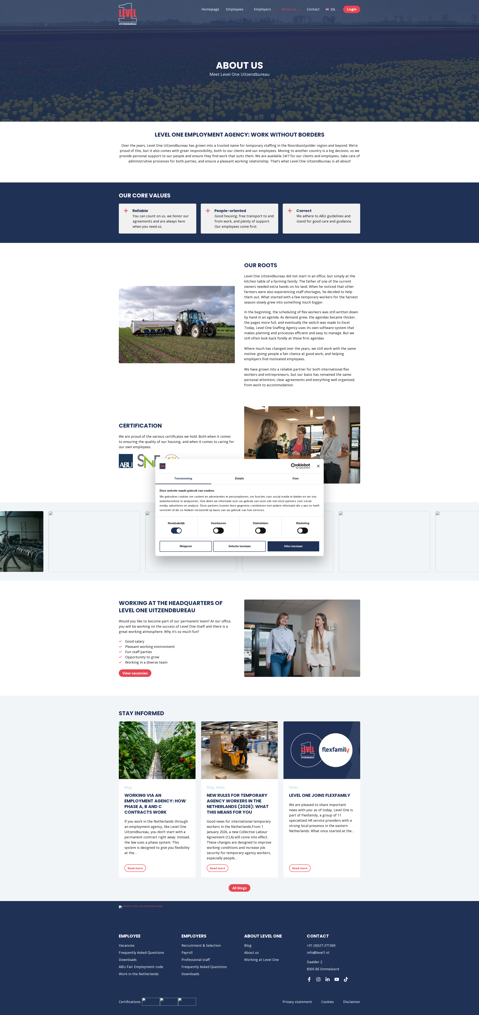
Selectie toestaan (239, 546)
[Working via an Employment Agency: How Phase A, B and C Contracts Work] (157, 750)
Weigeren (186, 546)
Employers (193, 936)
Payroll (187, 952)
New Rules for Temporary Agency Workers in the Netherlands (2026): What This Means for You (238, 803)
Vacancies (127, 945)
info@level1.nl (318, 952)
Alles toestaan (293, 546)
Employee (130, 936)
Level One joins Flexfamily (319, 795)
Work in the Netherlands (139, 974)
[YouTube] (336, 979)
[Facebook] (309, 979)
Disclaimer (351, 1001)
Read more (137, 869)
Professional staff (195, 959)
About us (251, 952)
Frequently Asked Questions (141, 952)
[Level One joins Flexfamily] (321, 750)
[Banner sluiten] (318, 466)
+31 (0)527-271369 (321, 945)
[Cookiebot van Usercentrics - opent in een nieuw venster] (293, 466)
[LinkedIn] (327, 979)
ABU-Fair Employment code (141, 966)
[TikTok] (346, 979)
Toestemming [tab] (183, 478)
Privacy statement (297, 1001)
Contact (318, 936)
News (220, 787)
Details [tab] (239, 478)
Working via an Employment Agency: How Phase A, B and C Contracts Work (155, 803)
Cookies (327, 1001)
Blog (128, 787)
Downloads (128, 959)
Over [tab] (295, 478)
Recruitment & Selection (201, 945)
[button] (332, 9)
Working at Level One (261, 959)
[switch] (218, 531)
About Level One (263, 936)
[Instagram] (318, 979)
